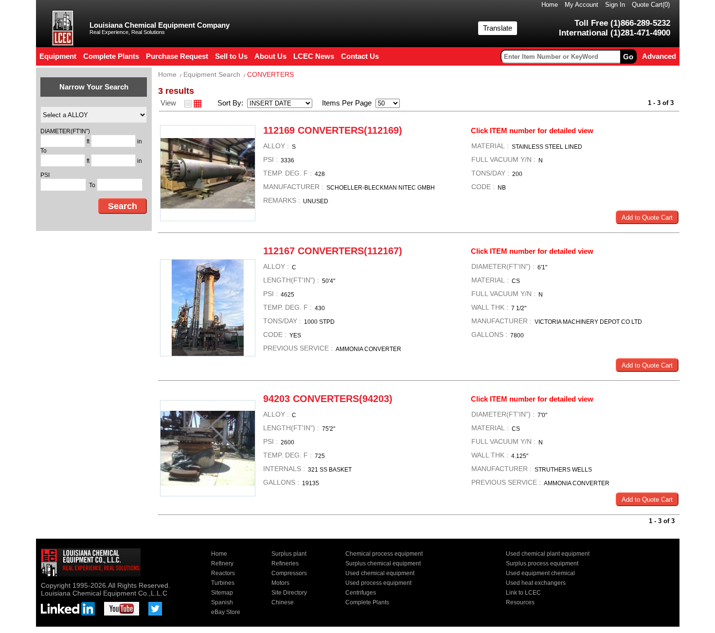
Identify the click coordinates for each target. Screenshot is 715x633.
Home (549, 4)
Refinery (222, 563)
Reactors (223, 573)
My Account (581, 4)
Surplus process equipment (542, 563)
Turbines (222, 583)
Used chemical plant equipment (548, 553)
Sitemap (222, 592)
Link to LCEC (523, 592)
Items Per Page (344, 103)
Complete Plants (367, 602)
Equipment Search (211, 74)
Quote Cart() (651, 4)
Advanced (659, 56)
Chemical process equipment (384, 553)
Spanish (222, 602)
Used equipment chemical (540, 573)
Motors (280, 583)
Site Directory (289, 592)
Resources (520, 602)
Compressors (289, 573)
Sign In (615, 4)
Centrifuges (360, 592)
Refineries (285, 563)
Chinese (282, 602)
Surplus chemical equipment (383, 563)
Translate (497, 28)
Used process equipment (378, 583)
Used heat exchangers (536, 583)
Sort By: (231, 103)
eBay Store (225, 612)
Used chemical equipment (379, 573)
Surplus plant (288, 553)
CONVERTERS (270, 74)
